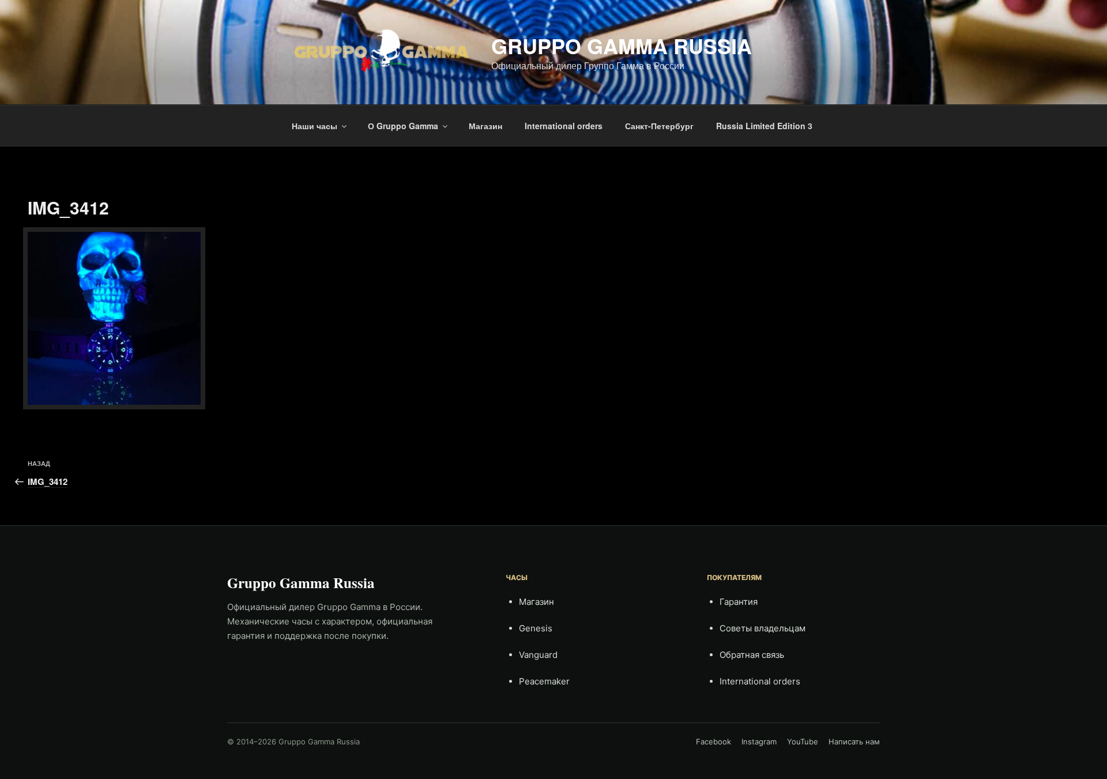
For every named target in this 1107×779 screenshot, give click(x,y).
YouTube (802, 741)
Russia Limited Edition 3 (764, 125)
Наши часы (314, 125)
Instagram (759, 741)
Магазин (485, 125)
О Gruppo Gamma (403, 125)
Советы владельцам (762, 628)
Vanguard (538, 654)
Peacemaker (544, 681)
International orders (564, 125)
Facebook (713, 741)
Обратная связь (752, 654)
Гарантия (739, 601)
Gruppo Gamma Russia (621, 46)
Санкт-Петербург (659, 125)
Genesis (535, 628)
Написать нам (854, 741)
